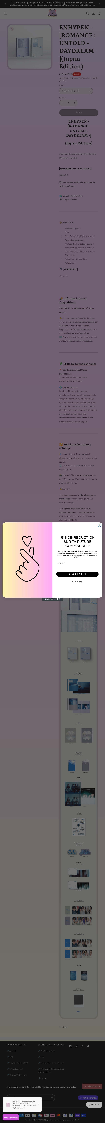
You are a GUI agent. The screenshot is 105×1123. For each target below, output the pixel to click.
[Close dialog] (99, 525)
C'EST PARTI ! (77, 574)
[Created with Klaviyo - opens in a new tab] (52, 599)
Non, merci (77, 582)
